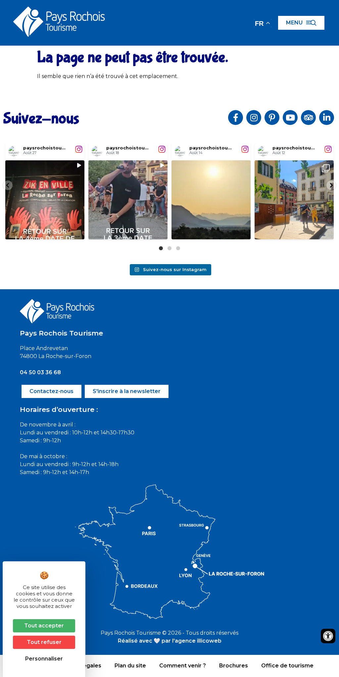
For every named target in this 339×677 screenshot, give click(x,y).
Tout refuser (44, 642)
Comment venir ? (182, 665)
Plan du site (130, 665)
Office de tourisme (287, 665)
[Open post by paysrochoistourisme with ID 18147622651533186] (128, 199)
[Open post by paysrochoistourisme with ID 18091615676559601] (44, 199)
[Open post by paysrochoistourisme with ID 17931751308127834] (294, 199)
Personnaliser (44, 659)
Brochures (233, 665)
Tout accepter (44, 625)
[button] (8, 185)
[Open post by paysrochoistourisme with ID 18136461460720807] (211, 199)
